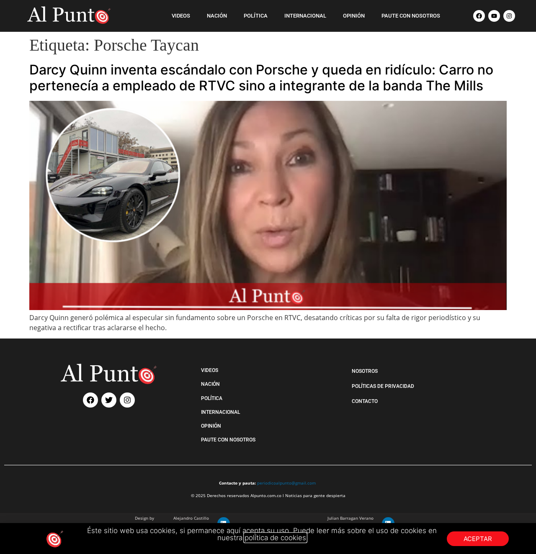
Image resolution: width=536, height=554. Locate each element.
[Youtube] (494, 16)
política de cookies (275, 537)
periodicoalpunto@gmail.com (286, 483)
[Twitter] (108, 400)
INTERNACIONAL (305, 16)
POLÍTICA (256, 16)
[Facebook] (479, 16)
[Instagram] (509, 16)
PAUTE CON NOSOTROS (410, 16)
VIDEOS (181, 16)
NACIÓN (217, 16)
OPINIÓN (354, 16)
